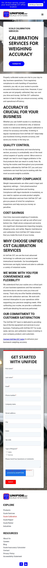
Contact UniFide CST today (14, 339)
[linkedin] (26, 564)
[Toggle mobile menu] (42, 14)
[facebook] (21, 564)
